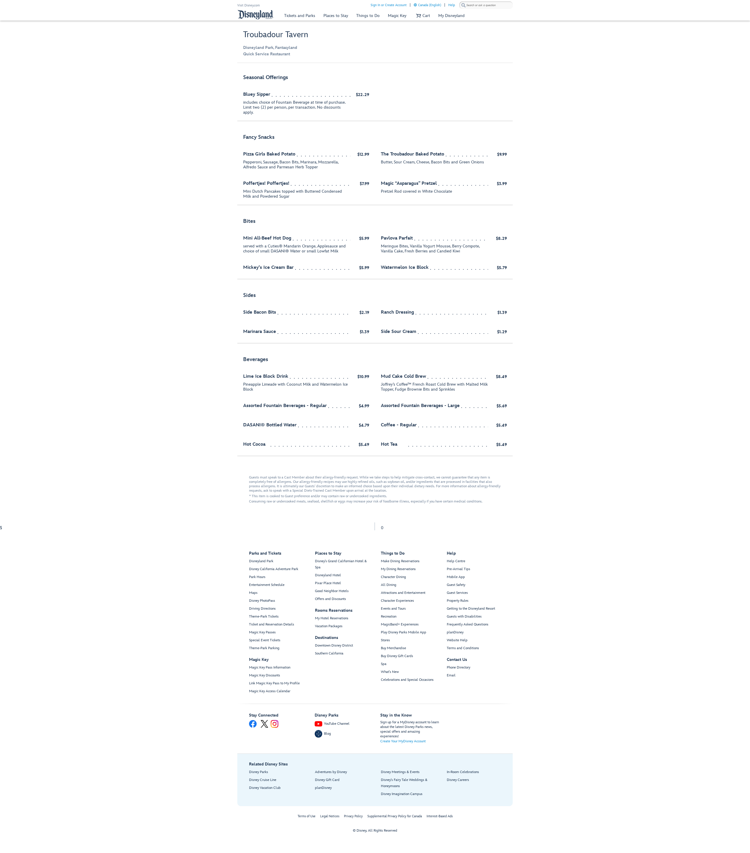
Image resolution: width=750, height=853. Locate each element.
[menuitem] (415, 4)
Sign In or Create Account (389, 5)
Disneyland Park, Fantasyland (270, 47)
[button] (422, 16)
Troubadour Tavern (275, 35)
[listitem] (375, 95)
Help (451, 5)
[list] (375, 262)
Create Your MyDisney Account (403, 741)
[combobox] (486, 5)
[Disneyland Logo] (255, 14)
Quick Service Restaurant (266, 54)
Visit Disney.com (248, 5)
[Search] (463, 5)
